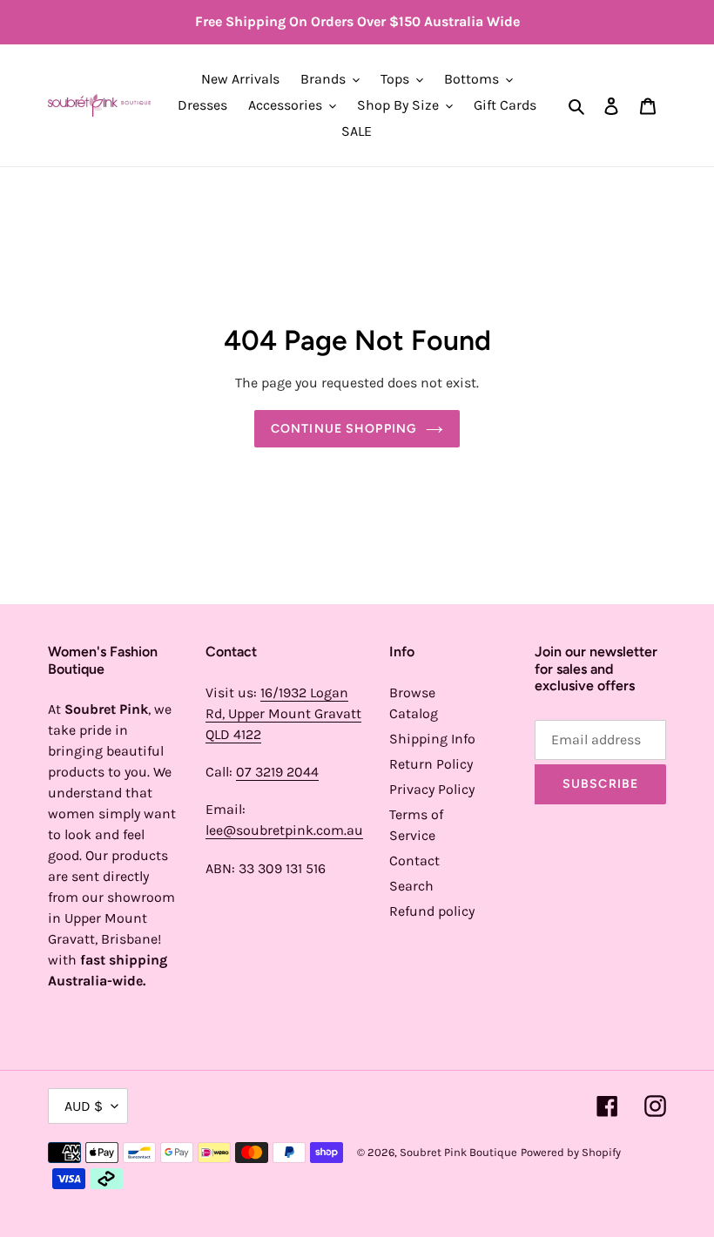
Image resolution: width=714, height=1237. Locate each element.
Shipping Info (432, 738)
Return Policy (431, 764)
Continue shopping (344, 428)
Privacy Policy (432, 789)
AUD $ (83, 1106)
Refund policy (432, 911)
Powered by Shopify (571, 1152)
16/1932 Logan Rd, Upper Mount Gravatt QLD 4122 (283, 713)
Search (411, 885)
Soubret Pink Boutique (458, 1152)
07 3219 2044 (277, 771)
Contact (414, 860)
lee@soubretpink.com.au (284, 830)
